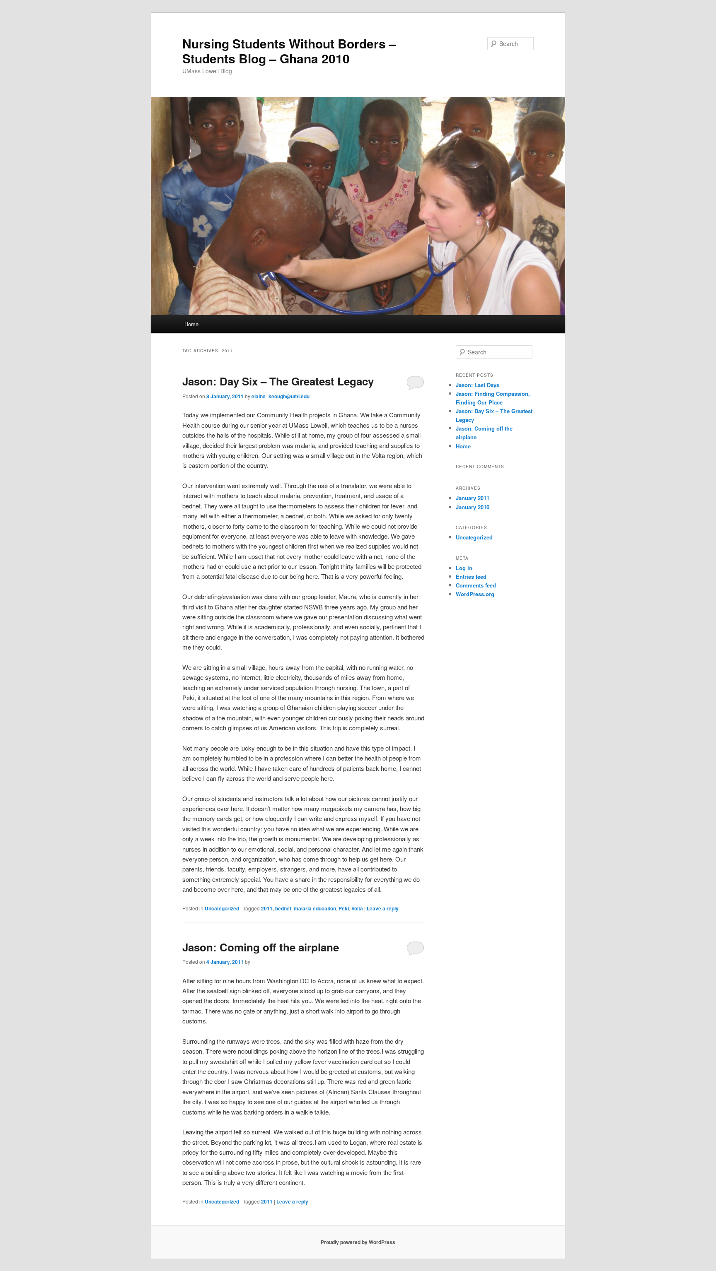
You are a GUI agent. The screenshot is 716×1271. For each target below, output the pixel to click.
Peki (344, 908)
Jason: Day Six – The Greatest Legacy (278, 381)
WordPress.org (475, 594)
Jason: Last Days (477, 385)
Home (191, 324)
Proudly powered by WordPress (358, 1242)
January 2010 (472, 507)
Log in (464, 568)
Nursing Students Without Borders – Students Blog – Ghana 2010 (289, 50)
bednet (283, 908)
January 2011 (472, 498)
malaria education (315, 908)
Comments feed (476, 585)
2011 (267, 908)
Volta (357, 908)
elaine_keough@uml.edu (281, 396)
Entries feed (471, 576)
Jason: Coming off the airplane (260, 947)
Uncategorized (222, 908)
